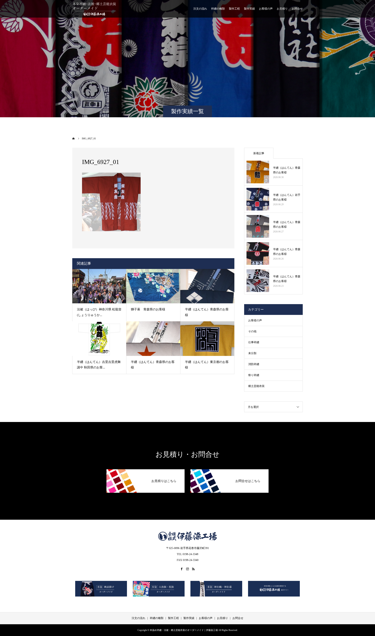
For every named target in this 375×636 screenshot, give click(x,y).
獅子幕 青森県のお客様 (148, 309)
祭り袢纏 (253, 375)
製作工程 (234, 8)
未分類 (252, 353)
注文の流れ (200, 8)
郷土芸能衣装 (256, 386)
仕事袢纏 (253, 342)
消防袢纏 (253, 364)
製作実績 (249, 8)
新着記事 (258, 153)
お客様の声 (266, 8)
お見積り (282, 8)
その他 (252, 331)
